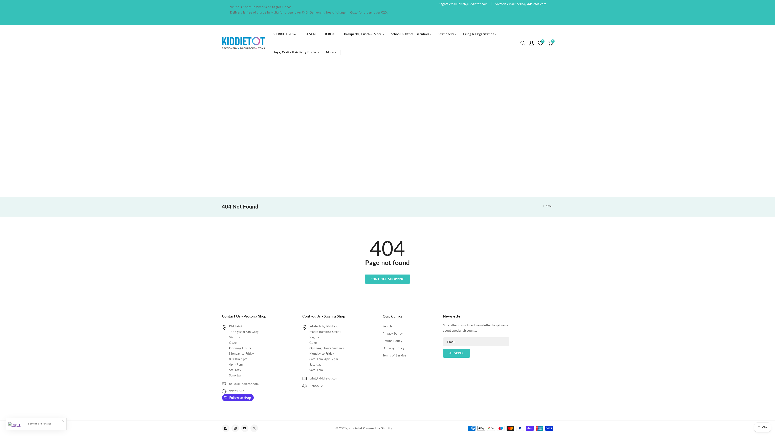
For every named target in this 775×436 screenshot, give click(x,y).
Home (547, 206)
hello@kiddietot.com (244, 384)
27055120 (317, 386)
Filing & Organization (478, 34)
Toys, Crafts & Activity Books (295, 52)
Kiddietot (355, 428)
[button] (522, 43)
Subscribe (457, 353)
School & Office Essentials (410, 34)
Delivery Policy (394, 348)
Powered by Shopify (377, 428)
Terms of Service (394, 355)
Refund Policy (392, 341)
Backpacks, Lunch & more (363, 34)
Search (387, 326)
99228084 (236, 391)
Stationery (446, 34)
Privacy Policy (393, 333)
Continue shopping (388, 279)
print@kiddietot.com (323, 378)
